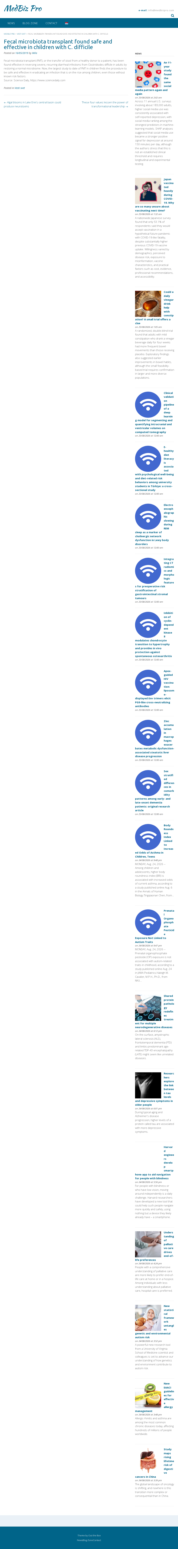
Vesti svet (20, 88)
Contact (51, 23)
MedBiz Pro (22, 8)
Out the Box (94, 1535)
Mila (34, 53)
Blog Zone (30, 23)
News (11, 23)
